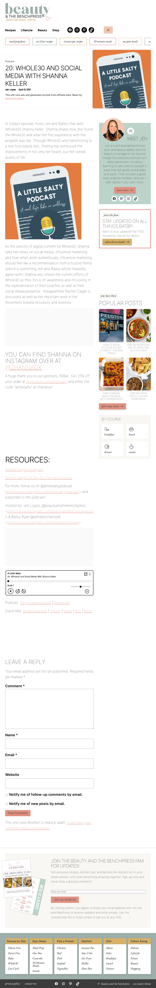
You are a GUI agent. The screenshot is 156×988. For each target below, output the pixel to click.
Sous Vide (87, 953)
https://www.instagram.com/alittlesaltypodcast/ (42, 491)
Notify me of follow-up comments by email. (46, 794)
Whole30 (13, 963)
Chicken (61, 948)
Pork (59, 958)
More (88, 611)
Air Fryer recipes (44, 41)
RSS (78, 611)
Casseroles (37, 958)
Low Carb (13, 968)
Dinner (108, 452)
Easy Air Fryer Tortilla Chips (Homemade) (138, 396)
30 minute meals (103, 41)
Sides (109, 953)
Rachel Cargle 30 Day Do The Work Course (38, 478)
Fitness (134, 958)
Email (68, 611)
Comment (15, 686)
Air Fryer (87, 958)
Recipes (10, 30)
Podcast (9, 61)
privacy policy (12, 983)
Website (12, 775)
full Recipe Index (110, 406)
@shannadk (23, 367)
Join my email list (65, 899)
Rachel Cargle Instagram (24, 469)
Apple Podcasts (35, 611)
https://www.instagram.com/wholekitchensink (43, 522)
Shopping (135, 968)
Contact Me (30, 983)
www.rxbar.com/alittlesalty (46, 381)
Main (109, 948)
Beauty (42, 30)
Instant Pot (88, 948)
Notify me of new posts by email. (37, 804)
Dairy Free (14, 953)
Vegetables (62, 968)
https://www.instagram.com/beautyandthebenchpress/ (50, 511)
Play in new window (35, 602)
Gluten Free (14, 948)
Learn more (123, 190)
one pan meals (130, 41)
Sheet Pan (87, 968)
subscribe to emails (115, 242)
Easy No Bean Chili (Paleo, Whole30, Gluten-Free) (138, 348)
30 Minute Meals (38, 964)
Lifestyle (27, 30)
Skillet (85, 963)
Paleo (11, 958)
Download (62, 602)
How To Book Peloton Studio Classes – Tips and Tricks (111, 349)
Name (11, 735)
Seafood (61, 963)
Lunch (132, 434)
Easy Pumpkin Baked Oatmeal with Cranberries (111, 396)
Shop (55, 30)
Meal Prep (38, 948)
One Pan (37, 953)
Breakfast (109, 434)
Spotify (55, 611)
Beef (59, 953)
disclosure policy (14, 98)
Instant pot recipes (73, 41)
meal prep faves (17, 41)
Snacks (132, 452)
